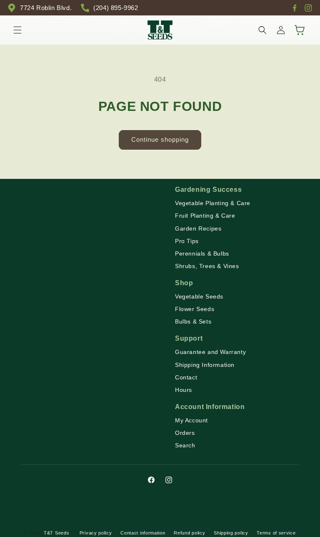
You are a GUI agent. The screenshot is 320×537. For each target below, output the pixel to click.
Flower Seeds (194, 309)
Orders (185, 432)
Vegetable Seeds (199, 296)
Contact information (142, 532)
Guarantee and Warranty (210, 352)
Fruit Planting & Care (205, 215)
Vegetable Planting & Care (212, 203)
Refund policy (189, 532)
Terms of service (276, 532)
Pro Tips (187, 241)
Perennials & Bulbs (202, 253)
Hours (183, 389)
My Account (191, 420)
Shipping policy (231, 532)
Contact (186, 377)
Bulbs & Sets (193, 321)
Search (185, 445)
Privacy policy (96, 532)
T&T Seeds (56, 532)
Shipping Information (205, 364)
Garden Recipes (198, 228)
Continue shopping (160, 139)
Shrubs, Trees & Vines (207, 266)
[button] (17, 30)
